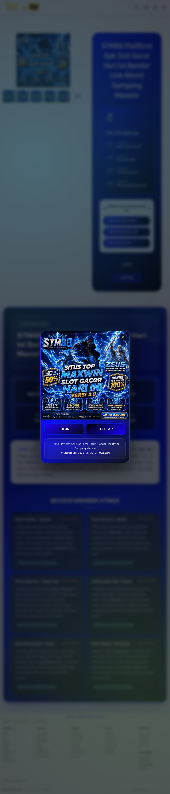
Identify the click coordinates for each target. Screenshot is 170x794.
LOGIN (64, 429)
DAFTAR (106, 429)
